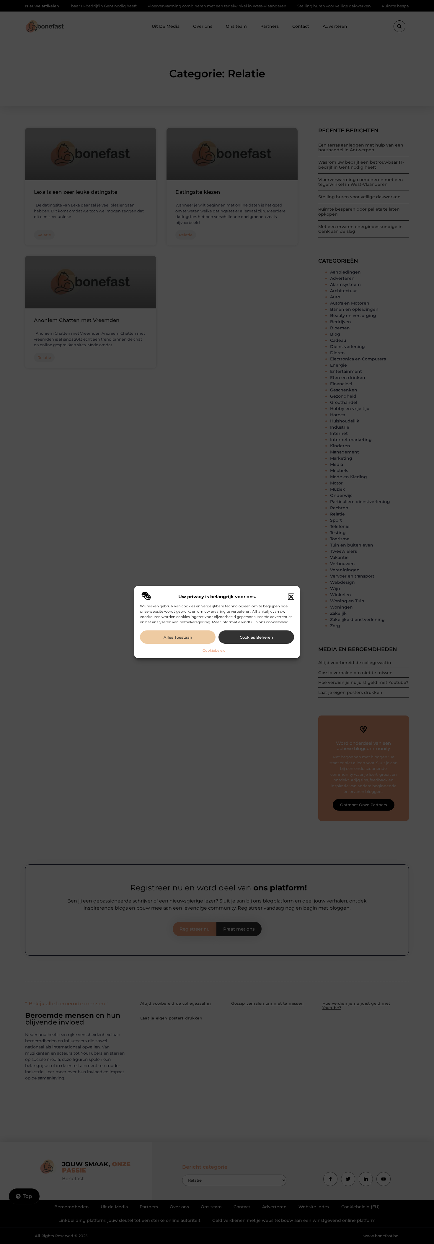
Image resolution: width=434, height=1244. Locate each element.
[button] (291, 597)
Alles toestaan (178, 637)
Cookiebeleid (214, 650)
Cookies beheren (256, 637)
